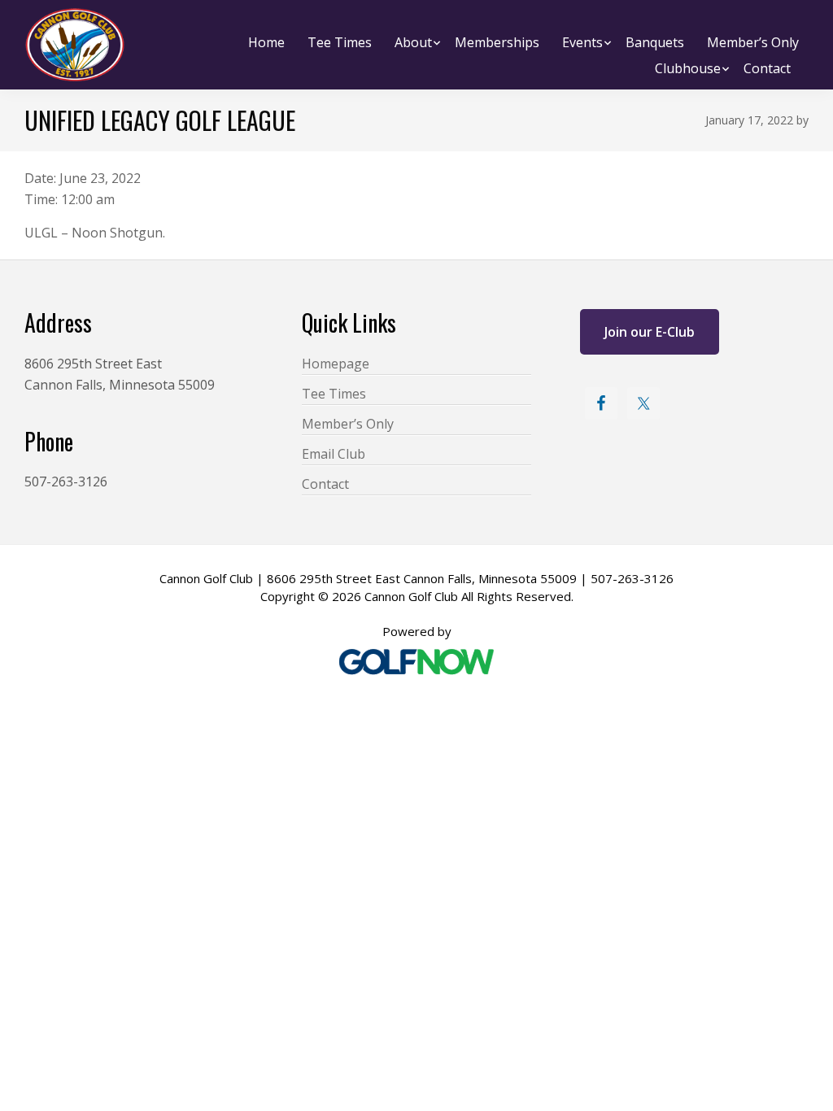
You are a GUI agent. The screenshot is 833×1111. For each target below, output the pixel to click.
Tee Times (334, 394)
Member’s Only (348, 424)
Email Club (333, 454)
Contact (325, 484)
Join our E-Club (649, 332)
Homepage (335, 364)
